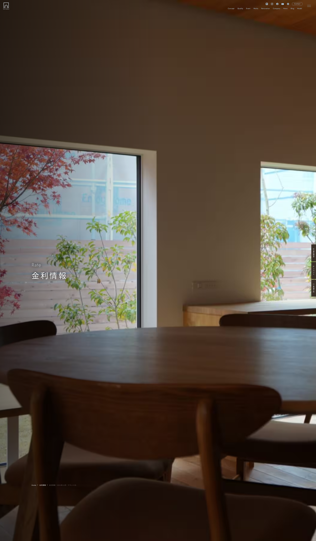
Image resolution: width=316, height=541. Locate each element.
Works (255, 9)
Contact (297, 4)
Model (299, 9)
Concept (231, 9)
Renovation (265, 9)
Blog (292, 9)
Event (248, 9)
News (285, 9)
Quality (240, 9)
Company (276, 9)
